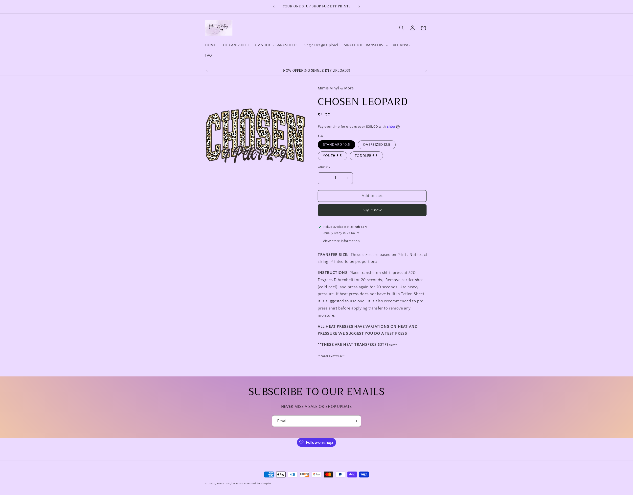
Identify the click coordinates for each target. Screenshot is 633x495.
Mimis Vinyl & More (230, 483)
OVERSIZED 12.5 (376, 145)
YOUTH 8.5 (332, 156)
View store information (341, 241)
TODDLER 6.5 (366, 156)
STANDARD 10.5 (336, 145)
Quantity (324, 166)
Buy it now (372, 210)
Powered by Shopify (257, 483)
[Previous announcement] (273, 6)
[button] (365, 45)
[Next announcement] (359, 6)
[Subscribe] (355, 421)
